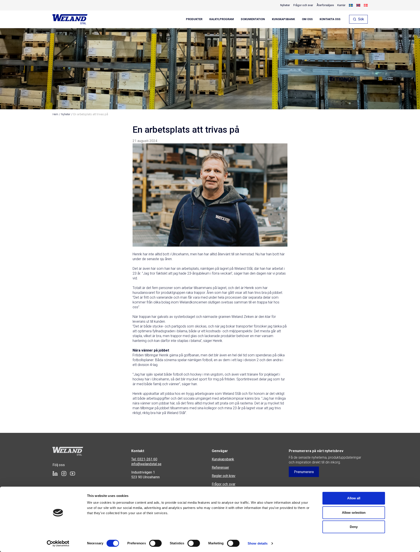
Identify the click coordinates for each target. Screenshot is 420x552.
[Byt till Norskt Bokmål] (358, 5)
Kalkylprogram (221, 19)
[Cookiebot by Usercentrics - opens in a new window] (58, 543)
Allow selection (354, 512)
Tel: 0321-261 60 (144, 459)
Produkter (194, 19)
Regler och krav (223, 476)
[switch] (155, 543)
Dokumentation (253, 19)
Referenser (220, 467)
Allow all (353, 498)
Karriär (341, 5)
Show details (258, 543)
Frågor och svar (303, 5)
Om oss (307, 19)
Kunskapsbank (283, 19)
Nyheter (285, 5)
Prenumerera (304, 472)
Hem (55, 114)
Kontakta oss (330, 19)
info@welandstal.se (146, 464)
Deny (354, 527)
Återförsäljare (325, 5)
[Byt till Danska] (366, 5)
